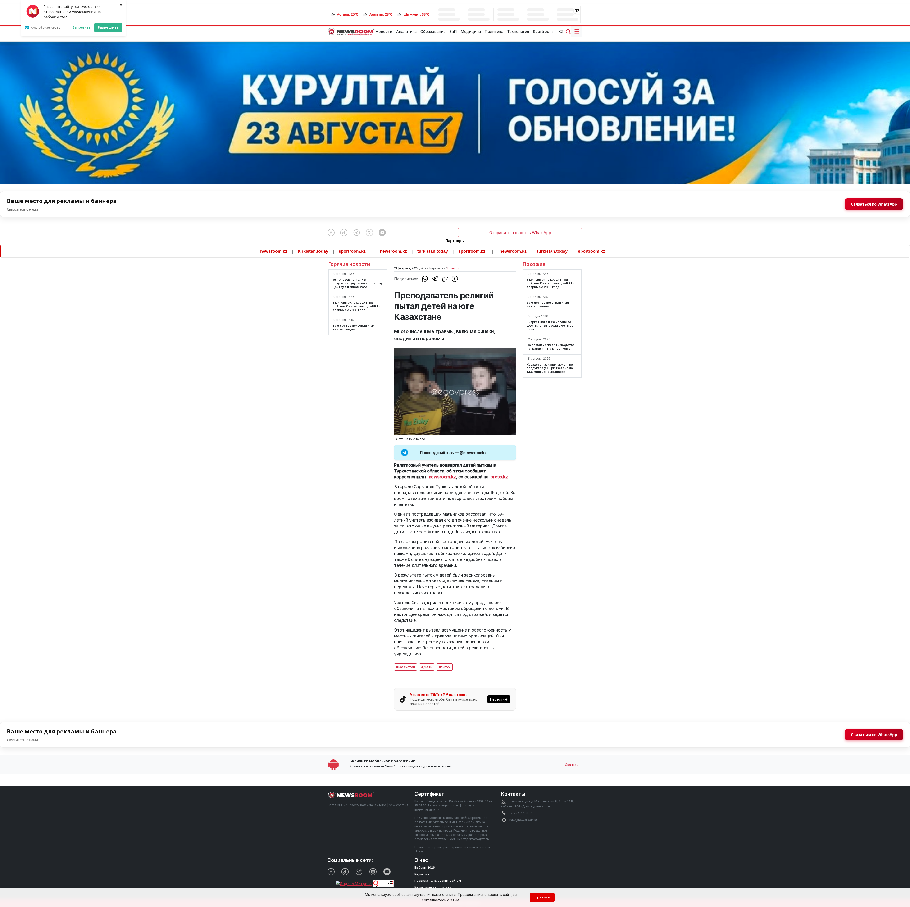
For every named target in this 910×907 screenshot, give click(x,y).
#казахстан (405, 667)
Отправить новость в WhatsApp (520, 232)
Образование (433, 31)
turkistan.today (244, 251)
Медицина (471, 31)
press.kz (499, 476)
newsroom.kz (204, 251)
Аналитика (406, 31)
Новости (383, 31)
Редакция (421, 874)
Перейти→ (499, 699)
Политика (494, 31)
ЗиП (453, 31)
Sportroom (543, 31)
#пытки (444, 667)
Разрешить (108, 27)
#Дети (426, 667)
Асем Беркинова (433, 268)
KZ (560, 31)
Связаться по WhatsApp (874, 204)
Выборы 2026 (424, 867)
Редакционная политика (432, 887)
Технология (518, 31)
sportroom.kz (283, 251)
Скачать (571, 765)
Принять (542, 897)
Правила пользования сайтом (437, 880)
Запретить (82, 27)
